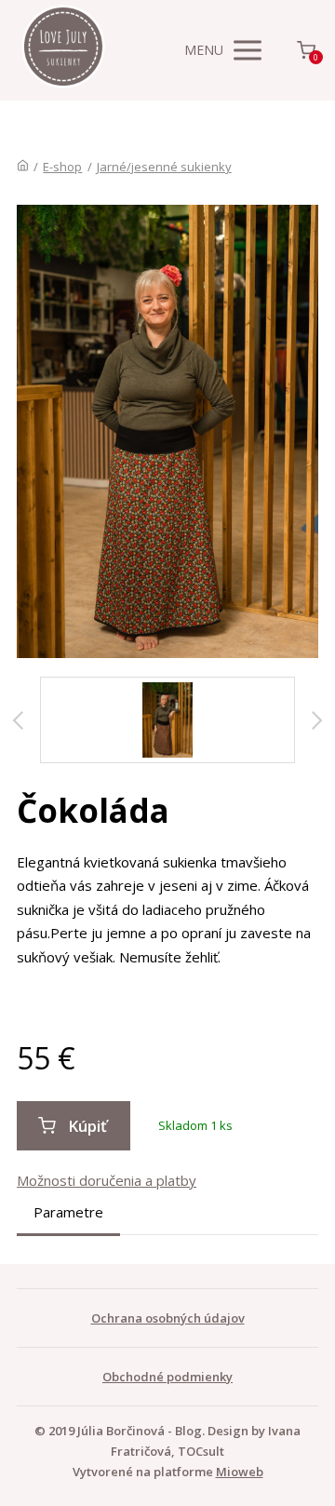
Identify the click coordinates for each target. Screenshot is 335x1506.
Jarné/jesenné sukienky (164, 166)
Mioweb (239, 1471)
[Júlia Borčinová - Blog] (63, 50)
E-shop (62, 166)
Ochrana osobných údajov (168, 1318)
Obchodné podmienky (167, 1376)
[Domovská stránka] (23, 166)
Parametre (68, 1212)
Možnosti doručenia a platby (106, 1180)
